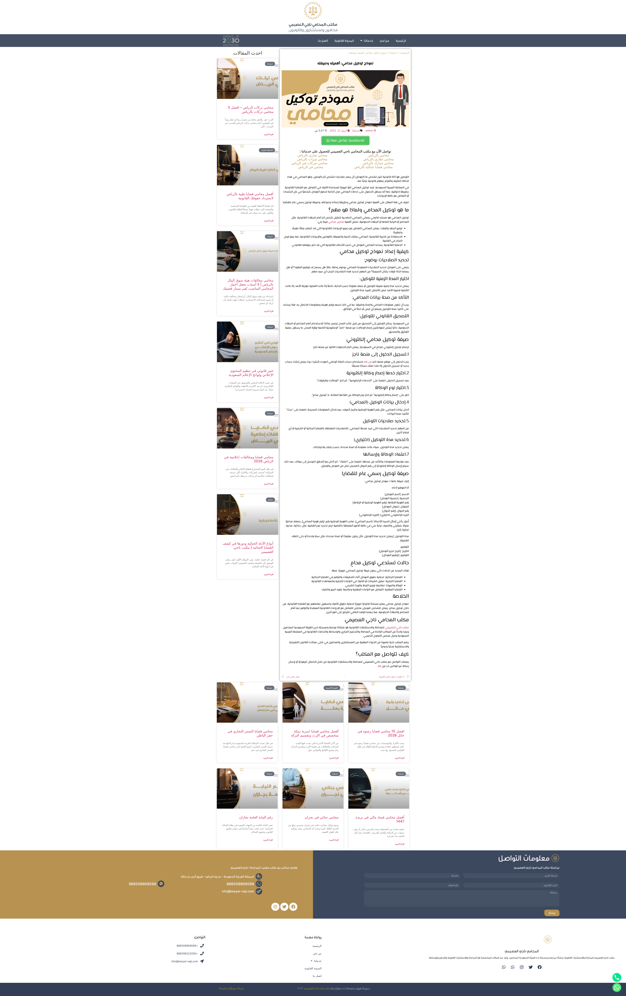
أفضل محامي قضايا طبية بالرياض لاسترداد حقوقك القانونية (250, 196)
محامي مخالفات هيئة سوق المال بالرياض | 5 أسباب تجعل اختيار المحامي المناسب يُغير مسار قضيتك (248, 284)
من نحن (384, 40)
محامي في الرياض (310, 167)
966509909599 (240, 884)
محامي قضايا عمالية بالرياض (373, 167)
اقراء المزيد (268, 134)
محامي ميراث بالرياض (312, 159)
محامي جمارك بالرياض (378, 163)
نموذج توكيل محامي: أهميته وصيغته (345, 63)
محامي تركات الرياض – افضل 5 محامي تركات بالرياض (250, 109)
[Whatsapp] (513, 967)
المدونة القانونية (344, 40)
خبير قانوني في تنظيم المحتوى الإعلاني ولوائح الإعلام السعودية (251, 373)
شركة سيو (238, 988)
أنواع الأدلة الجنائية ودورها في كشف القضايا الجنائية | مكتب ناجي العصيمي (248, 547)
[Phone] (616, 977)
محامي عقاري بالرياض (378, 159)
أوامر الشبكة (225, 988)
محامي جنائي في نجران (322, 817)
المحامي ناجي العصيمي (316, 988)
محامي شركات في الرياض (309, 163)
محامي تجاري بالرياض (313, 155)
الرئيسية (401, 40)
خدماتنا (368, 40)
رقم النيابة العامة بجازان (256, 817)
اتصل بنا (323, 40)
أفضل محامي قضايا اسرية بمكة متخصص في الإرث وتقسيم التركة (315, 733)
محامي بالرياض (378, 155)
